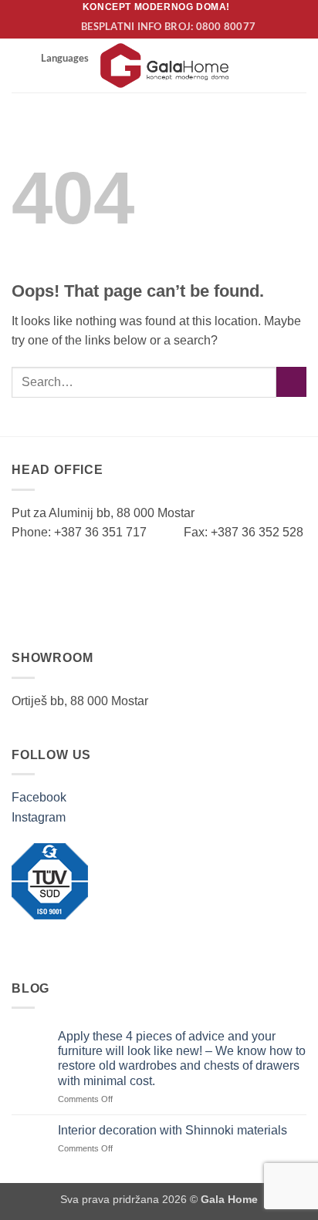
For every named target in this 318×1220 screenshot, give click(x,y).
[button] (21, 65)
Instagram (39, 817)
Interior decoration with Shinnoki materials (172, 1130)
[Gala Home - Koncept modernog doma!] (164, 65)
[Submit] (291, 382)
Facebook (39, 797)
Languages (65, 58)
